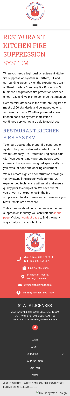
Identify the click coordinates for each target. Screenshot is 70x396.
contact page (30, 217)
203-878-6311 (45, 257)
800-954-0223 (42, 261)
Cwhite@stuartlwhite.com (38, 284)
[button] (62, 354)
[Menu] (35, 24)
